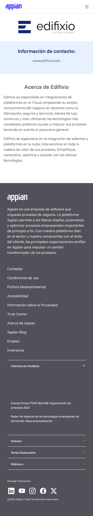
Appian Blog (16, 332)
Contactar (15, 268)
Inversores (15, 350)
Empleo (13, 341)
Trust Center (17, 314)
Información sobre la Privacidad (32, 305)
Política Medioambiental (26, 287)
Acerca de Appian (21, 323)
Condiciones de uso (23, 278)
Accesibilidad (17, 296)
